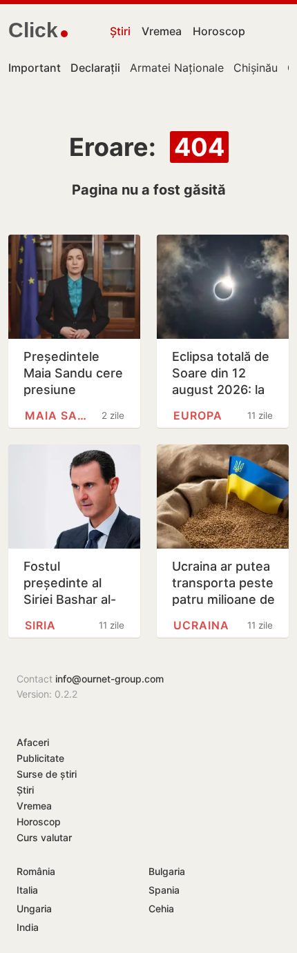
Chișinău (255, 68)
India (28, 927)
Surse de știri (47, 774)
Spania (164, 890)
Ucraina (201, 625)
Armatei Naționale (177, 68)
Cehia (161, 908)
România (36, 871)
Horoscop (219, 31)
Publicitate (40, 758)
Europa (197, 415)
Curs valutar (44, 837)
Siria (40, 625)
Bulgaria (166, 871)
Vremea (162, 31)
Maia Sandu (60, 415)
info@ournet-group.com (109, 679)
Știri (120, 31)
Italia (27, 890)
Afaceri (33, 742)
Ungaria (34, 908)
